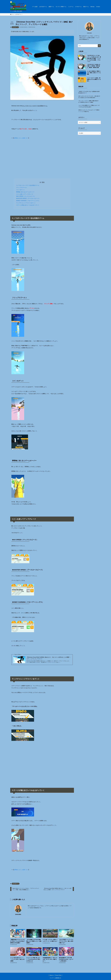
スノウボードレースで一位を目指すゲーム (27, 185)
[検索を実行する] (99, 45)
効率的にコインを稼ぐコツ (21, 138)
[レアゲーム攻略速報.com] (18, 5)
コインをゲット (20, 189)
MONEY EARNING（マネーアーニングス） (28, 200)
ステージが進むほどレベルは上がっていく (27, 205)
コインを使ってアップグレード (24, 194)
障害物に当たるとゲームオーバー (25, 192)
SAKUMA (18, 914)
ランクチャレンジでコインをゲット (26, 203)
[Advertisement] (42, 161)
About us (52, 975)
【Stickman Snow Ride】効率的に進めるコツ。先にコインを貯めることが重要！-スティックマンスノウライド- (49, 658)
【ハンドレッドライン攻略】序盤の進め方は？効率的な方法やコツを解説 (88, 101)
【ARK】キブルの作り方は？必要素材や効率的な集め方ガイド (89, 92)
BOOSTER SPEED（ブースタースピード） (28, 198)
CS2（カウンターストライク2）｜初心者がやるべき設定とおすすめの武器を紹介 (89, 96)
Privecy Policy (58, 975)
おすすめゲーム (15, 27)
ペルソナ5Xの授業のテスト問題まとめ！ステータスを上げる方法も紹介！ (89, 106)
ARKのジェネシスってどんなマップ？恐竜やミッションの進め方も (89, 110)
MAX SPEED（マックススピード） (25, 196)
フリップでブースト (21, 187)
